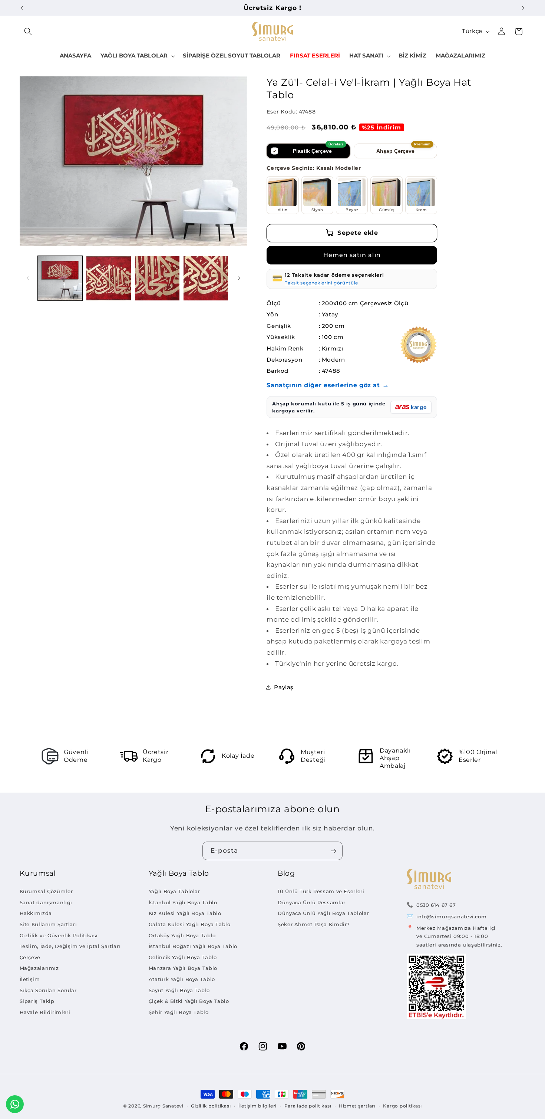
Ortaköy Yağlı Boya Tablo (182, 935)
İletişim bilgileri (257, 1106)
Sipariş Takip (37, 1001)
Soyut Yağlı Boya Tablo (179, 990)
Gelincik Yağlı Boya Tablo (183, 957)
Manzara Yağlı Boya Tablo (183, 968)
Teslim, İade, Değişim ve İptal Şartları (70, 946)
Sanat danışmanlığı (46, 902)
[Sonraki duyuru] (523, 7)
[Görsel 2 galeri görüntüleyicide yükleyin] (108, 278)
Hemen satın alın (352, 255)
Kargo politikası (402, 1106)
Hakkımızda (36, 913)
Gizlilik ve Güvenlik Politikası (59, 935)
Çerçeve (30, 957)
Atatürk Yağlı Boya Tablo (182, 979)
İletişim (30, 979)
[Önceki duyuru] (22, 7)
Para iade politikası (307, 1106)
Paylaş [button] (284, 687)
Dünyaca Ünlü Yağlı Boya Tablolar (323, 913)
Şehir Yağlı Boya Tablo (179, 1012)
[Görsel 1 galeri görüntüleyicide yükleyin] (60, 278)
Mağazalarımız (39, 968)
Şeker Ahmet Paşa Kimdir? (314, 924)
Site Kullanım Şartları (48, 924)
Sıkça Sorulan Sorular (48, 990)
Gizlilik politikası (211, 1106)
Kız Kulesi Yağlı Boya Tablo (185, 913)
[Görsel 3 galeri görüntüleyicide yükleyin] (157, 278)
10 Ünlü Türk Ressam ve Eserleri (321, 891)
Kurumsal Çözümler (46, 891)
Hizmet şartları (357, 1106)
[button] (28, 31)
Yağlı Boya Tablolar (174, 891)
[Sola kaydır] (28, 278)
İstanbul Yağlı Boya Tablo (183, 902)
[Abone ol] (333, 851)
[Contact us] (15, 1104)
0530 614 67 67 (436, 905)
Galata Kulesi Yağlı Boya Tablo (190, 924)
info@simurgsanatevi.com (451, 916)
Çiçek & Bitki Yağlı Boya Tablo (189, 1001)
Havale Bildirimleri (45, 1012)
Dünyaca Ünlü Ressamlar (312, 902)
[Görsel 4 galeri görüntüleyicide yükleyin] (206, 278)
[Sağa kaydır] (239, 278)
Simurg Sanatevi (163, 1106)
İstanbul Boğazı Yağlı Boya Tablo (193, 946)
